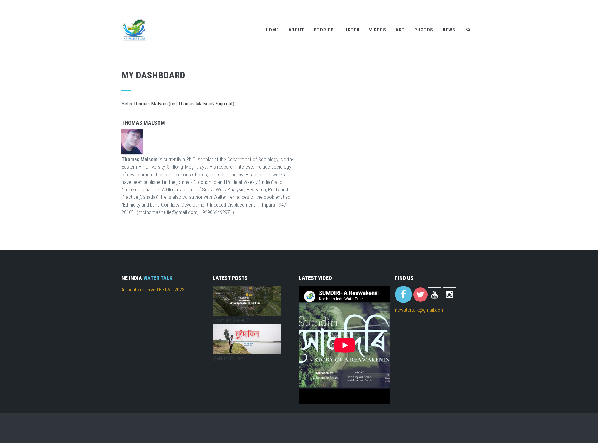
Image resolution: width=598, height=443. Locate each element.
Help (437, 4)
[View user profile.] (207, 142)
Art (400, 30)
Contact (454, 4)
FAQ (472, 4)
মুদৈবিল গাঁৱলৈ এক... (230, 358)
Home (272, 30)
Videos (377, 30)
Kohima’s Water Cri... (234, 320)
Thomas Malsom (150, 103)
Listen (351, 30)
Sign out (224, 103)
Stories (324, 30)
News (449, 30)
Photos (423, 30)
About (296, 30)
